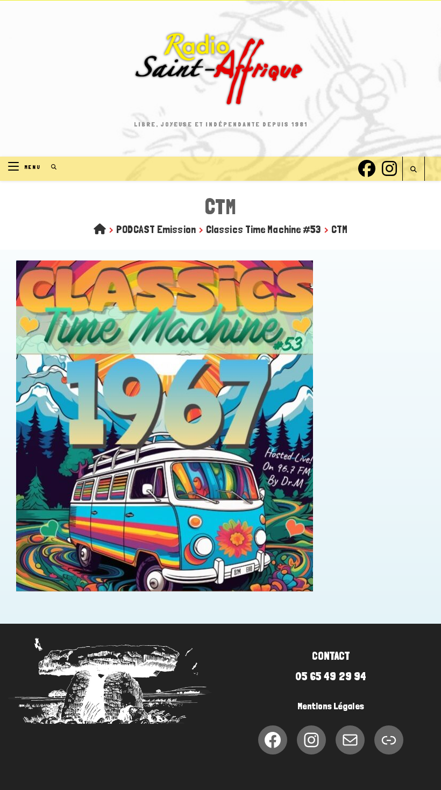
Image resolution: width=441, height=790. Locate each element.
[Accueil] (100, 229)
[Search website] (413, 170)
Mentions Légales (330, 706)
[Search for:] (50, 167)
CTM (339, 229)
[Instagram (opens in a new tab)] (389, 167)
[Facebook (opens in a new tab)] (366, 167)
